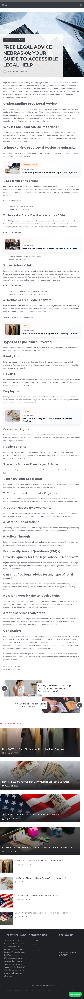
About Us (17, 990)
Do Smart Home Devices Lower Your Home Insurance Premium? (38, 847)
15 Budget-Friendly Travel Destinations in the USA (30, 814)
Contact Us (72, 990)
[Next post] (79, 705)
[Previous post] (4, 688)
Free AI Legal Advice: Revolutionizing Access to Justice (49, 172)
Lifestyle (35, 940)
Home (9, 990)
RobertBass (14, 72)
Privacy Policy (48, 990)
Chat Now (77, 994)
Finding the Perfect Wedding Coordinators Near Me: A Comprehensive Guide (54, 688)
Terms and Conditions (32, 990)
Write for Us (61, 990)
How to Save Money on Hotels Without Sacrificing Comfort (47, 420)
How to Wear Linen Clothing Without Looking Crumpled (50, 333)
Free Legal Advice (14, 40)
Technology (36, 950)
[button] (81, 5)
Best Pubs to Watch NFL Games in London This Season (50, 248)
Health (34, 944)
